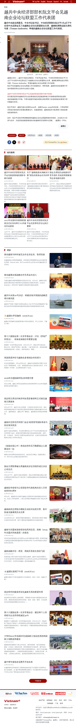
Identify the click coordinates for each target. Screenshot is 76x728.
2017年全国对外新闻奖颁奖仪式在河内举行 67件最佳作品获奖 (15, 223)
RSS (55, 700)
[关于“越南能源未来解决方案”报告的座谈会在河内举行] (38, 162)
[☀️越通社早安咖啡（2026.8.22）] (61, 321)
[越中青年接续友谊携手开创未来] (61, 667)
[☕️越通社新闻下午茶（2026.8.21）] (61, 577)
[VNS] (11, 693)
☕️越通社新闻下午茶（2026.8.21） (20, 571)
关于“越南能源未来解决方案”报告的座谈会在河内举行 (38, 175)
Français (49, 1)
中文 (61, 1)
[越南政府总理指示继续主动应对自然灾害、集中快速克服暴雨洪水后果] (61, 515)
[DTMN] (37, 693)
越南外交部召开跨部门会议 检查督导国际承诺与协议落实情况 (25, 423)
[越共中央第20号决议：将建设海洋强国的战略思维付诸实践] (61, 301)
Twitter (14, 142)
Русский (66, 1)
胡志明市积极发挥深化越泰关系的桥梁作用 (23, 592)
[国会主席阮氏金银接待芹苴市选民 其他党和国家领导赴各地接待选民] (61, 162)
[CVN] (25, 693)
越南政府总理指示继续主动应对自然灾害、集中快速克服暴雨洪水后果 (25, 510)
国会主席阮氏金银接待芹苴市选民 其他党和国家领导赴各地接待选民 (60, 175)
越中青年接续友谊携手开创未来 (18, 662)
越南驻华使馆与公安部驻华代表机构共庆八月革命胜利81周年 (25, 489)
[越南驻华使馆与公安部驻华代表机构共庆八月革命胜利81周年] (61, 493)
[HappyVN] (64, 693)
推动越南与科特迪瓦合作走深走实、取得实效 (24, 254)
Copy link (24, 142)
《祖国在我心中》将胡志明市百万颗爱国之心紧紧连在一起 (25, 447)
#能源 (40, 135)
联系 (61, 703)
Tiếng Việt (35, 1)
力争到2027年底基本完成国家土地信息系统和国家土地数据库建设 (25, 637)
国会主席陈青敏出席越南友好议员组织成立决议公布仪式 (25, 468)
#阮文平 (21, 135)
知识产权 (42, 700)
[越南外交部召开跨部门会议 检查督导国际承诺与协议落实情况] (61, 428)
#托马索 (48, 135)
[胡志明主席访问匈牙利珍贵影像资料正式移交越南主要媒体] (61, 404)
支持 (60, 700)
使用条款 (49, 700)
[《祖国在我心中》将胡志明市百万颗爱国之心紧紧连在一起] (61, 451)
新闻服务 (50, 703)
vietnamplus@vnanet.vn (51, 717)
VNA (70, 700)
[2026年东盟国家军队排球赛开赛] (61, 384)
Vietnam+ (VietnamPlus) (19, 1)
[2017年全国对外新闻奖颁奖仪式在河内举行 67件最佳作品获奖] (15, 210)
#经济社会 (31, 135)
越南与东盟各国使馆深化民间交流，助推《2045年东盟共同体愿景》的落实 (26, 531)
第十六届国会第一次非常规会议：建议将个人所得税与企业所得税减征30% (25, 614)
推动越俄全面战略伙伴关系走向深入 (20, 275)
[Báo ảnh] (51, 693)
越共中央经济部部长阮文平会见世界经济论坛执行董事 (37, 223)
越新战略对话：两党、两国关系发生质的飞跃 (24, 551)
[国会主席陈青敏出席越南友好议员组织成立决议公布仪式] (61, 472)
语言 (65, 700)
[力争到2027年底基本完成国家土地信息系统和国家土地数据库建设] (61, 642)
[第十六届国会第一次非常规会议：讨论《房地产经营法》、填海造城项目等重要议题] (61, 342)
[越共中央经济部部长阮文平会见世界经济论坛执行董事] (38, 210)
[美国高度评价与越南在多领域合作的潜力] (61, 363)
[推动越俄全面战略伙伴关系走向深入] (61, 280)
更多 (9, 250)
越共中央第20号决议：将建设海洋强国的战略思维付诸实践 (25, 297)
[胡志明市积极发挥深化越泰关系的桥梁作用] (61, 597)
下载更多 (38, 681)
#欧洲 (56, 135)
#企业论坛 (12, 135)
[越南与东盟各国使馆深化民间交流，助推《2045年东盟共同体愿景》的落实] (61, 535)
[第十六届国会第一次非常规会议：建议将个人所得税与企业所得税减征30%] (61, 618)
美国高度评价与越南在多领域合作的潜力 (22, 358)
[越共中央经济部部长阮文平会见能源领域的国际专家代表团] (29, 94)
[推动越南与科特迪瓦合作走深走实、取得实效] (61, 260)
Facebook (9, 142)
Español (56, 1)
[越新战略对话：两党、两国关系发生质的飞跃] (61, 557)
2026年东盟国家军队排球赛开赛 (18, 378)
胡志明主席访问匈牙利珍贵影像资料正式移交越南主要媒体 (25, 400)
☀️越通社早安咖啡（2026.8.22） (19, 316)
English (43, 1)
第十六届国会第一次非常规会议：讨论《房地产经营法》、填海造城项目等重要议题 (25, 337)
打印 (19, 142)
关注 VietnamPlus (51, 142)
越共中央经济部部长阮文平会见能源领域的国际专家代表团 (15, 175)
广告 (56, 703)
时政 (6, 7)
